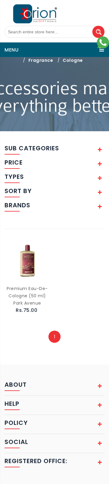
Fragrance (40, 60)
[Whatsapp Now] (103, 42)
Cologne (73, 60)
